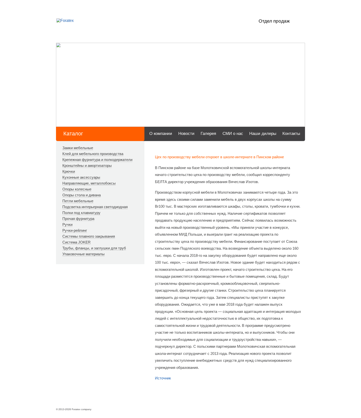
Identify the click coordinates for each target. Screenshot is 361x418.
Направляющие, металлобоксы (89, 183)
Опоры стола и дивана (81, 195)
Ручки (67, 224)
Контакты (291, 133)
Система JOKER (76, 242)
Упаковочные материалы (83, 254)
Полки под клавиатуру (81, 213)
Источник (163, 378)
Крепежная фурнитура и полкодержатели (97, 160)
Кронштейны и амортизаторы (87, 165)
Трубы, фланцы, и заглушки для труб (94, 248)
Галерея (208, 133)
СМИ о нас (232, 133)
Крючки (68, 171)
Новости (186, 133)
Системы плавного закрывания (88, 236)
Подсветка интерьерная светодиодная (95, 207)
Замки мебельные (77, 148)
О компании (160, 133)
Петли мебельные (77, 201)
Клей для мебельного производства (92, 154)
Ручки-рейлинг (74, 230)
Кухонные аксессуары (81, 177)
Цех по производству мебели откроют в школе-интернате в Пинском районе (219, 157)
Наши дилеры (262, 133)
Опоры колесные (76, 189)
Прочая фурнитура (78, 218)
